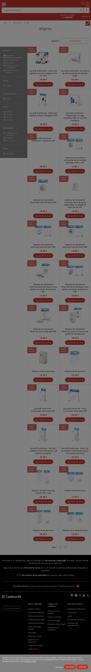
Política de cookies (30, 661)
